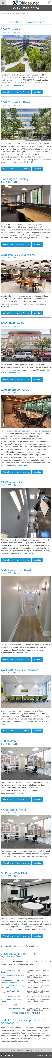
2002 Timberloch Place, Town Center (13, 976)
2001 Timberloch (11, 29)
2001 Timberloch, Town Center (10, 971)
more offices (9, 946)
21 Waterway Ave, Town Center (11, 1000)
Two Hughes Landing (14, 179)
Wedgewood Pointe (13, 809)
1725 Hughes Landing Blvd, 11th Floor (12, 987)
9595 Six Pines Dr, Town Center (11, 992)
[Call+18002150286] (26, 8)
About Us (20, 1050)
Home (13, 1050)
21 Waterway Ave (12, 482)
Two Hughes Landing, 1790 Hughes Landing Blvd (12, 981)
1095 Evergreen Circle (15, 389)
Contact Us (38, 1050)
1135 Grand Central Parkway (19, 669)
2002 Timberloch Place (15, 102)
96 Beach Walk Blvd (14, 873)
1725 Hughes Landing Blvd (18, 254)
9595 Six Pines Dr (12, 323)
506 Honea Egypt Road (16, 570)
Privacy (29, 1050)
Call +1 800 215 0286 (10, 32)
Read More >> (18, 85)
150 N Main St (10, 741)
